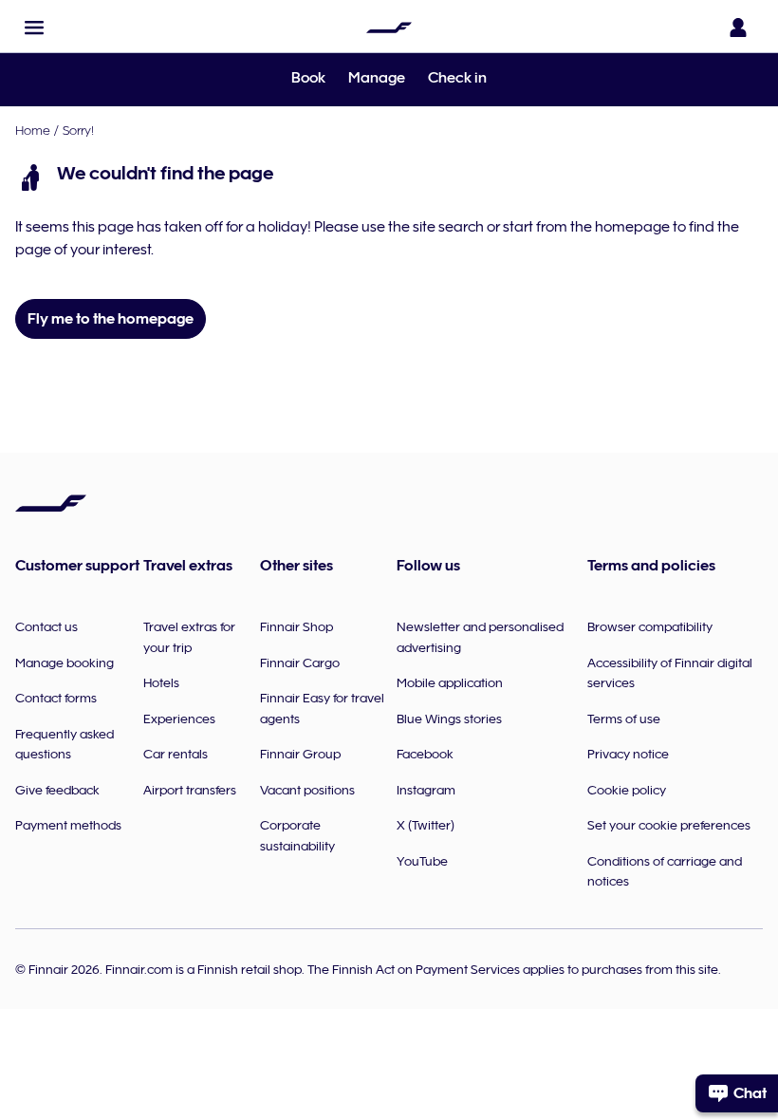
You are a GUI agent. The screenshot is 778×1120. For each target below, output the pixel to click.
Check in (457, 77)
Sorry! (78, 130)
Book (308, 77)
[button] (34, 28)
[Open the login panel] (738, 28)
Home (32, 130)
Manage (376, 77)
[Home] (389, 27)
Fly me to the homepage (111, 318)
